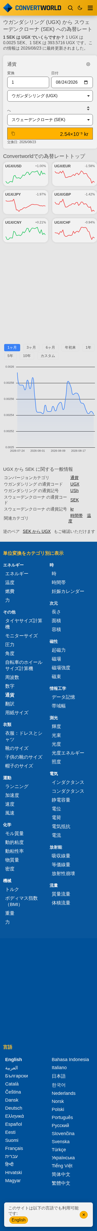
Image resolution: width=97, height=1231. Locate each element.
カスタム (48, 356)
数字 (9, 686)
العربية (11, 1067)
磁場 (56, 658)
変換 (10, 73)
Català (12, 1084)
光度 (56, 744)
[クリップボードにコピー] (13, 133)
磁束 (56, 676)
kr (72, 509)
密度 (9, 868)
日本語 (59, 1076)
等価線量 (61, 864)
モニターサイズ (21, 635)
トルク (12, 889)
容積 (56, 629)
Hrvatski (13, 1172)
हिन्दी (9, 1164)
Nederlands (64, 1093)
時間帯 (76, 515)
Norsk (58, 1101)
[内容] (90, 7)
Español (13, 1124)
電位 (56, 808)
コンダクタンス (68, 791)
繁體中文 (61, 1183)
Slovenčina (63, 1133)
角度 (9, 653)
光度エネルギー (68, 753)
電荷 (56, 817)
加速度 (12, 795)
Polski (58, 1109)
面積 (56, 620)
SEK (74, 500)
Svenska (61, 1141)
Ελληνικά (14, 1116)
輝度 (56, 726)
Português (62, 1117)
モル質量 (14, 833)
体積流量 (61, 902)
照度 (56, 761)
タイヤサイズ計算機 (23, 624)
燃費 (9, 591)
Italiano (59, 1067)
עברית (11, 1156)
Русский (60, 1125)
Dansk (11, 1100)
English (19, 1220)
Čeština (13, 1092)
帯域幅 (59, 706)
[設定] (88, 64)
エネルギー (16, 573)
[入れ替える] (88, 108)
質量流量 (61, 894)
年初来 (70, 347)
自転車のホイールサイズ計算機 (23, 665)
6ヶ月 (50, 347)
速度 (9, 804)
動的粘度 (14, 842)
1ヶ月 (12, 347)
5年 (10, 356)
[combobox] (46, 96)
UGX (74, 484)
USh (74, 490)
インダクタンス (68, 782)
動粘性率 (14, 851)
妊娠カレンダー (68, 591)
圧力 (9, 644)
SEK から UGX (37, 531)
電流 (56, 835)
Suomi (11, 1140)
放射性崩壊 (63, 873)
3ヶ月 (31, 347)
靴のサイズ (16, 748)
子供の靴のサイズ (23, 757)
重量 (9, 913)
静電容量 (61, 800)
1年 (88, 347)
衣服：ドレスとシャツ (23, 736)
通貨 (74, 477)
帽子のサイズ (19, 766)
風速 (9, 813)
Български (16, 1075)
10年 (27, 356)
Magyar (13, 1180)
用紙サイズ (16, 712)
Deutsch (13, 1108)
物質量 (12, 860)
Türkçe (59, 1149)
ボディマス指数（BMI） (21, 901)
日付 (54, 73)
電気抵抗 (61, 826)
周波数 (12, 677)
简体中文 (61, 1174)
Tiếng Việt (62, 1165)
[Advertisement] (48, 295)
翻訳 (9, 703)
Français (14, 1148)
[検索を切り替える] (70, 7)
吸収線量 (61, 855)
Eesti (10, 1132)
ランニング (16, 786)
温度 (9, 582)
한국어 (59, 1085)
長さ (56, 611)
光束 (56, 735)
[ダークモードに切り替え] (80, 7)
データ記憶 (63, 697)
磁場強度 (61, 667)
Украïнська (63, 1157)
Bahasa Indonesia (70, 1059)
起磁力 (59, 650)
